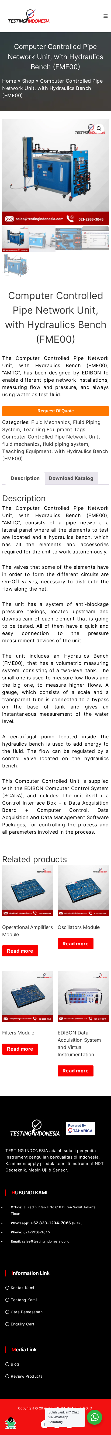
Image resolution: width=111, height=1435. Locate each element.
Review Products (27, 1376)
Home (9, 81)
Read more (20, 951)
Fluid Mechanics (50, 422)
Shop (28, 81)
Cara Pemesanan (27, 1312)
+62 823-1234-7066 (50, 1222)
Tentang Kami (24, 1299)
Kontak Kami (22, 1287)
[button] (99, 129)
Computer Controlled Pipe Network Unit (50, 437)
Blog (15, 1364)
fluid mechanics (21, 444)
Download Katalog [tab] (71, 478)
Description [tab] (25, 478)
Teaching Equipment (47, 429)
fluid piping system (65, 444)
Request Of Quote (55, 411)
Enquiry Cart (22, 1324)
